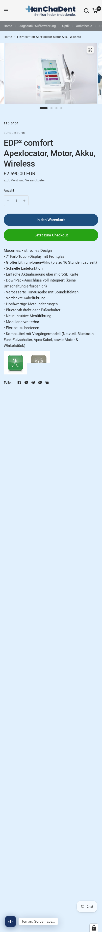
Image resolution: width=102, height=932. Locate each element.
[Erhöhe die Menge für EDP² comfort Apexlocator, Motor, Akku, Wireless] (24, 201)
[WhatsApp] (40, 382)
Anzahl (9, 190)
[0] (94, 10)
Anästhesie (84, 26)
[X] (26, 382)
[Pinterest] (33, 382)
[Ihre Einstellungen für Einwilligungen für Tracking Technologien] (94, 928)
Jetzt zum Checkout (51, 235)
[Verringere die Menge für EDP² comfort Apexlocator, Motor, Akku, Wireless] (8, 201)
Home (8, 26)
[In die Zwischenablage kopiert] (47, 382)
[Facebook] (19, 382)
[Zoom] (90, 50)
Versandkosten (35, 180)
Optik (66, 26)
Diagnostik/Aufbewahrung (37, 26)
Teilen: (8, 382)
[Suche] (86, 10)
